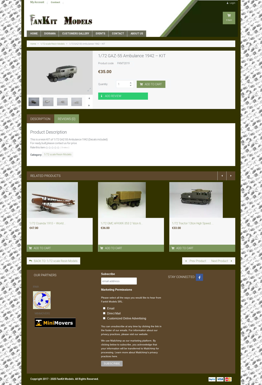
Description (40, 119)
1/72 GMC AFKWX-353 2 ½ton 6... (122, 223)
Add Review (113, 96)
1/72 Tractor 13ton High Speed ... (193, 223)
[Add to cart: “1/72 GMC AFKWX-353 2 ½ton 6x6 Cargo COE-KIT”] (102, 248)
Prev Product (197, 261)
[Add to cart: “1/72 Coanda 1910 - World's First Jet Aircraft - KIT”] (30, 248)
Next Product (220, 261)
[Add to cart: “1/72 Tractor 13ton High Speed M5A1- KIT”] (173, 248)
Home (33, 43)
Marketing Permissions (116, 289)
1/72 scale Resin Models (52, 43)
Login (232, 3)
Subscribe (108, 274)
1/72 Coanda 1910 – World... (47, 223)
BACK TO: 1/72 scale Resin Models (55, 261)
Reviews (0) (66, 119)
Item (229, 20)
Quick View (60, 205)
